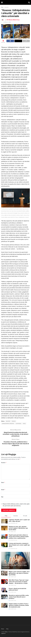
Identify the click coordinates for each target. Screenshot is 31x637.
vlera (24, 423)
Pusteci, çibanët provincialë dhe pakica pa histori (17, 589)
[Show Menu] (2, 2)
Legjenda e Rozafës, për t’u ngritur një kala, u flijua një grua (19, 520)
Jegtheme (3, 633)
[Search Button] (29, 2)
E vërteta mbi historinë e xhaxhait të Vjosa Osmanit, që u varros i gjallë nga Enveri (19, 545)
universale (18, 423)
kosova (13, 421)
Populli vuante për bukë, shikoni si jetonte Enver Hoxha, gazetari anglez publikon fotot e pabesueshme (19, 536)
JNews (6, 631)
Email (3, 489)
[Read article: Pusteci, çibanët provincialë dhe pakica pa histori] (4, 590)
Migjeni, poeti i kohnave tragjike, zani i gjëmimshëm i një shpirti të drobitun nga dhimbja (19, 573)
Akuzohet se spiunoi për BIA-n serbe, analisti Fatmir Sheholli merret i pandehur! (19, 596)
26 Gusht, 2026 (12, 592)
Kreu (2, 7)
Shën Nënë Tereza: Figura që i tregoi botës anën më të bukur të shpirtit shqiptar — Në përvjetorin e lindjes (18, 581)
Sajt (2, 497)
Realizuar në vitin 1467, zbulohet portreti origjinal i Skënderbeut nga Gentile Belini (18, 528)
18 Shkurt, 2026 (7, 22)
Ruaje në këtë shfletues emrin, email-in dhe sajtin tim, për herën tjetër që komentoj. (16, 504)
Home (2, 629)
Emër (3, 482)
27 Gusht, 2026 (6, 567)
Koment (4, 462)
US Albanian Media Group (13, 19)
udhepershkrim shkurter (8, 423)
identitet (8, 421)
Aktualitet (7, 7)
